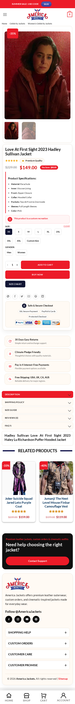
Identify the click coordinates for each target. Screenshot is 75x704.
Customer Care (37, 654)
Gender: (10, 247)
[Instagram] (17, 619)
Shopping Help (37, 632)
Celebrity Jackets (17, 23)
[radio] (8, 232)
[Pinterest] (36, 619)
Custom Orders (37, 643)
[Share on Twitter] (22, 296)
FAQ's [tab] (8, 425)
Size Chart (15, 284)
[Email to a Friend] (28, 296)
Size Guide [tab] (11, 410)
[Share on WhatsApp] (8, 296)
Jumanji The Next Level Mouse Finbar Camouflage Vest (56, 502)
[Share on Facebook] (15, 296)
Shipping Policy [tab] (14, 402)
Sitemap (63, 678)
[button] (5, 14)
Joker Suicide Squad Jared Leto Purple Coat (19, 502)
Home (4, 23)
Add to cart (45, 264)
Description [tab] (12, 394)
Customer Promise (37, 665)
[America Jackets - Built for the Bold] (37, 14)
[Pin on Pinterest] (35, 296)
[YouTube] (26, 619)
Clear (67, 226)
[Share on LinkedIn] (42, 296)
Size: (7, 226)
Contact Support (37, 560)
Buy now (37, 274)
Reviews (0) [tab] (11, 417)
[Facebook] (8, 619)
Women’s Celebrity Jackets (40, 23)
